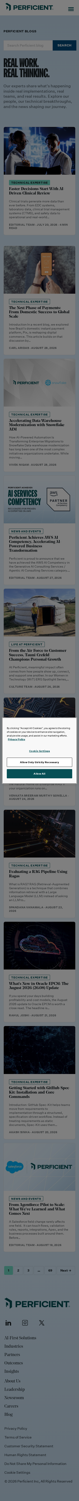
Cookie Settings (39, 751)
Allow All (39, 773)
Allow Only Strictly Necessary (39, 762)
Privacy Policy (16, 739)
